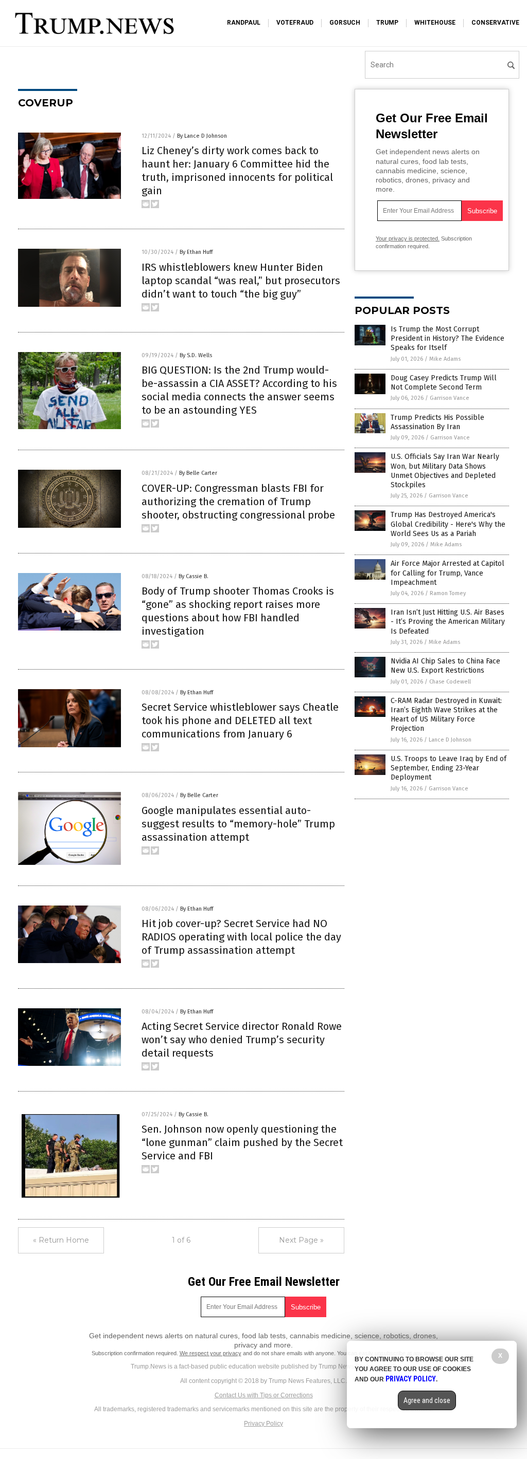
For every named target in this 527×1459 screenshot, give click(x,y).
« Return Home (61, 1240)
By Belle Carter (198, 473)
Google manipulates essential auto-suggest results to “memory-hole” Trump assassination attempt (238, 823)
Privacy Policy (263, 1423)
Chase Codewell (450, 681)
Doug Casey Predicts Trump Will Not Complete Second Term (444, 383)
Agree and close (426, 1400)
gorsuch (344, 22)
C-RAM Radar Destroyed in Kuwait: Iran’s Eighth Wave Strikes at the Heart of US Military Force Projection (446, 714)
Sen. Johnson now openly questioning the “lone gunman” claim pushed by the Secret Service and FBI (242, 1142)
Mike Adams (445, 359)
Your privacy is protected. (408, 238)
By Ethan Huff (196, 252)
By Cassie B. (193, 576)
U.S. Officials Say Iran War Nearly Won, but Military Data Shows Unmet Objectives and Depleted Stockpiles (445, 470)
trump (387, 22)
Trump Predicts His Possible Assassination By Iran (437, 422)
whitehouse (434, 22)
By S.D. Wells (196, 355)
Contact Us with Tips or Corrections (264, 1395)
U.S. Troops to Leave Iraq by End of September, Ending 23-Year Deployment (448, 768)
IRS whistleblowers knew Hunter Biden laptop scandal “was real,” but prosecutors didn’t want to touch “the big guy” (241, 280)
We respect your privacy (210, 1353)
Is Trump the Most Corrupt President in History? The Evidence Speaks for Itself (447, 338)
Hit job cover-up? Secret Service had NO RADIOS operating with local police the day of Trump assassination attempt (241, 936)
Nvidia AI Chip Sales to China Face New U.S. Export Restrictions (445, 666)
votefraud (294, 22)
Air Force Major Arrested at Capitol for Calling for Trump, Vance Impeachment (447, 572)
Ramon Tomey (448, 593)
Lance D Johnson (450, 739)
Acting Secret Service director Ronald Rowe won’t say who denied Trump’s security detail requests (242, 1039)
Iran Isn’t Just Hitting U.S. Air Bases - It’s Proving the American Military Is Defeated (448, 621)
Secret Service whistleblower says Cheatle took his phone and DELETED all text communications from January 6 (240, 720)
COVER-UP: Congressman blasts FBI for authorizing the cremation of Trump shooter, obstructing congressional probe (238, 501)
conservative (495, 22)
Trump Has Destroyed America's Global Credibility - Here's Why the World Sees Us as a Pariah (448, 524)
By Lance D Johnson (202, 136)
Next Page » (301, 1240)
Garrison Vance (449, 398)
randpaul (243, 22)
